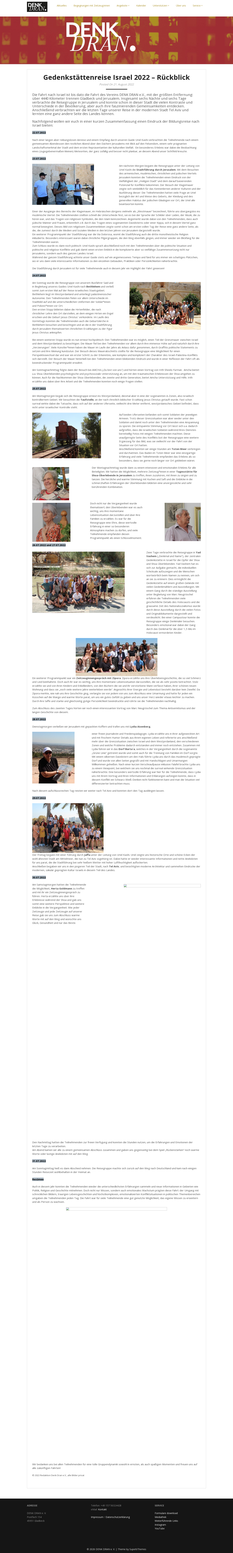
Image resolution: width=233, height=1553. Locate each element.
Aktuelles (62, 5)
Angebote (122, 5)
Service (197, 5)
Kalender (141, 5)
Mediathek (160, 1517)
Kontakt (102, 1509)
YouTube (160, 1528)
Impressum (97, 1517)
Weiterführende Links (166, 1520)
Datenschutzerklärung (118, 1517)
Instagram (160, 1524)
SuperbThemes (137, 1549)
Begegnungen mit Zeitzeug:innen (92, 5)
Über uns (181, 5)
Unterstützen (160, 5)
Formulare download (166, 1513)
